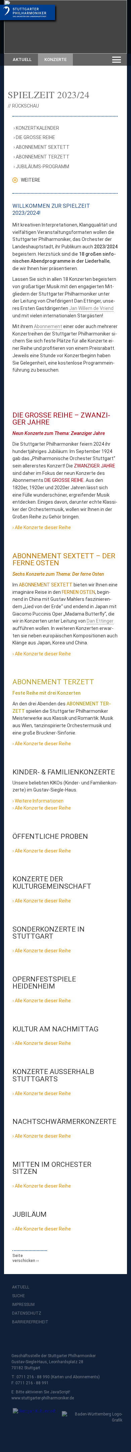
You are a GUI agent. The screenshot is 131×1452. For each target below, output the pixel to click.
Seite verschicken (23, 1258)
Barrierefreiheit (30, 1322)
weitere (30, 180)
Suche (18, 1295)
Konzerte (55, 59)
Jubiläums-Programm (43, 166)
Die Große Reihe (35, 137)
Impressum (23, 1304)
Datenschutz (26, 1313)
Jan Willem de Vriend (91, 308)
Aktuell (22, 59)
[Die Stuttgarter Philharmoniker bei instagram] (33, 1339)
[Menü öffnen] (116, 60)
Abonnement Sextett (43, 147)
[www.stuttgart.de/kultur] (31, 1415)
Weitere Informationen (39, 801)
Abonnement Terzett (43, 157)
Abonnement (48, 326)
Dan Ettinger (100, 621)
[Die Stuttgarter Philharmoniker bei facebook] (18, 1339)
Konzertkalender (37, 128)
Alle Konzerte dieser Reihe (43, 527)
